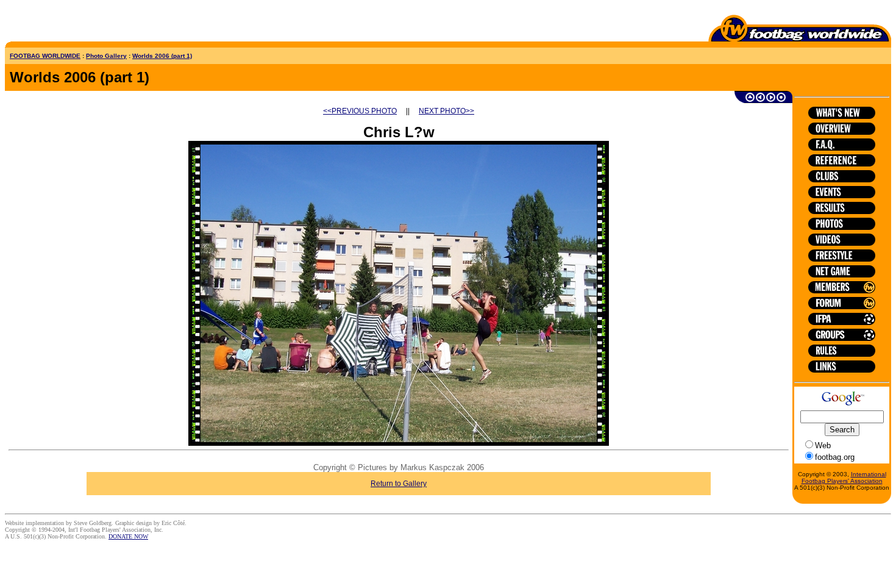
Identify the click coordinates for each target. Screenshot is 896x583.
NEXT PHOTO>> (446, 111)
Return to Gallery (399, 483)
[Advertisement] (76, 23)
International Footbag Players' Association (844, 477)
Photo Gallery (106, 55)
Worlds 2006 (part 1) (162, 55)
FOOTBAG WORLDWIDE (45, 55)
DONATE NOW (128, 536)
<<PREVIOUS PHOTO (360, 111)
